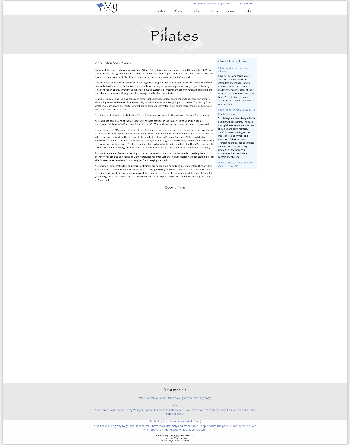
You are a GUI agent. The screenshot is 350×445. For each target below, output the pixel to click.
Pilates (161, 11)
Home (165, 438)
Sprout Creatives (182, 441)
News (230, 11)
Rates (214, 11)
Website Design (167, 441)
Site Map (184, 438)
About (178, 11)
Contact (248, 11)
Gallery (196, 11)
